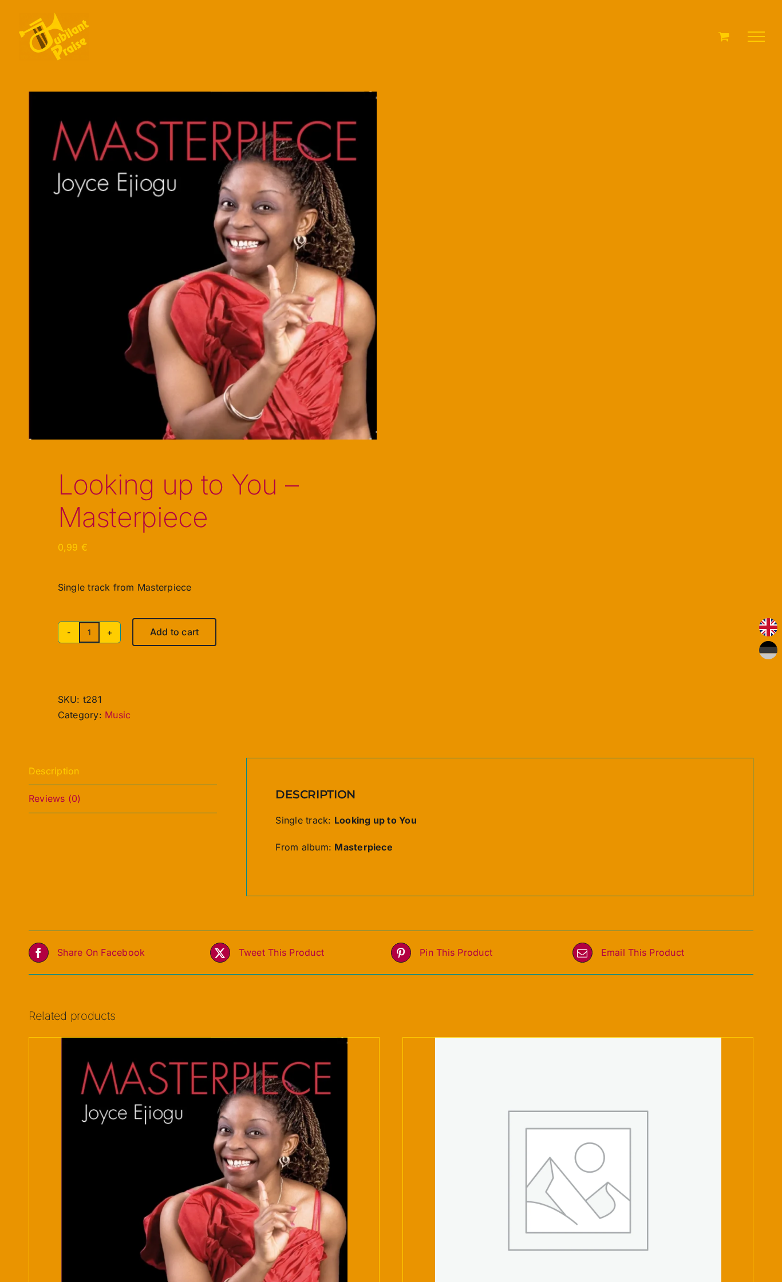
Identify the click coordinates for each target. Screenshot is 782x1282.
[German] (768, 650)
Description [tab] (54, 771)
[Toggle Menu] (756, 36)
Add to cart (174, 632)
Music (118, 715)
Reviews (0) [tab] (55, 798)
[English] (768, 627)
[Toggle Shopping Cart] (723, 36)
